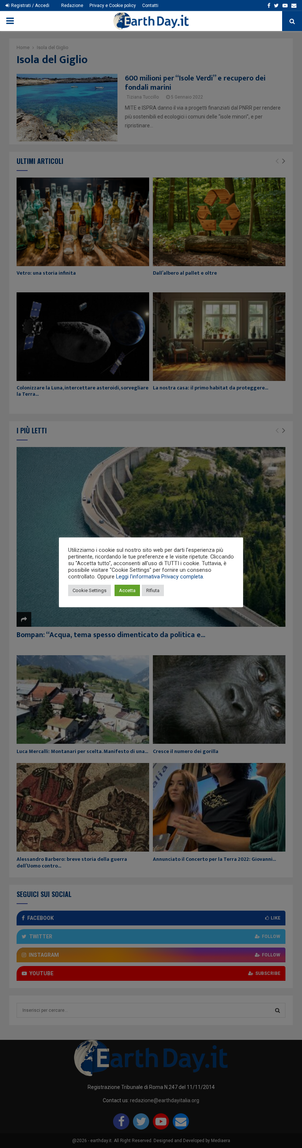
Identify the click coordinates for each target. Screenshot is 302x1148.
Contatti (150, 5)
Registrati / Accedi (29, 5)
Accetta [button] (127, 590)
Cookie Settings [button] (89, 590)
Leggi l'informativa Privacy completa (159, 576)
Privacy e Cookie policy (112, 5)
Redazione (72, 5)
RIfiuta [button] (152, 590)
